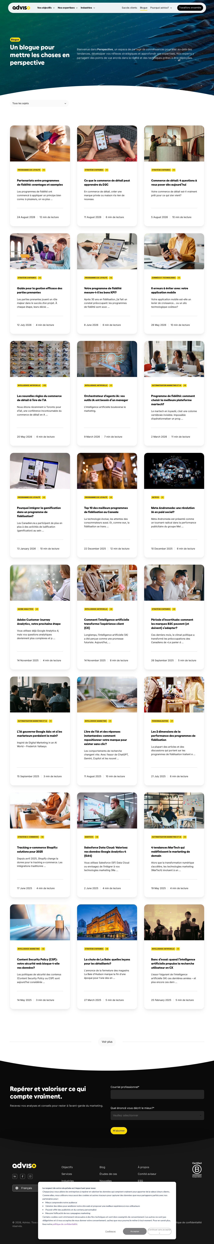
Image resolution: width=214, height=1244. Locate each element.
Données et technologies (163, 278)
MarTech (89, 837)
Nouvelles (106, 1180)
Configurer (110, 1231)
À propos (143, 1167)
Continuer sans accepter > (159, 1231)
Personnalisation (160, 721)
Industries (86, 7)
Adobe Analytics (25, 609)
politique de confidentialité (65, 1224)
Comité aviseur (147, 1173)
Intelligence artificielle (29, 385)
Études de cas (108, 1173)
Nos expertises (66, 7)
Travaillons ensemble (190, 7)
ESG (140, 1180)
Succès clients (129, 7)
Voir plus (107, 1041)
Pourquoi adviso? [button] (159, 7)
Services (66, 1173)
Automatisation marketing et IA (166, 385)
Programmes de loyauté (29, 170)
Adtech (155, 497)
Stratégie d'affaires (94, 170)
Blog (102, 1167)
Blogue (143, 7)
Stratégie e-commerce (28, 837)
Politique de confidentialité (187, 1222)
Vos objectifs (44, 7)
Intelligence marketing (95, 721)
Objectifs (67, 1167)
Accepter (134, 1231)
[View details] (14, 1176)
